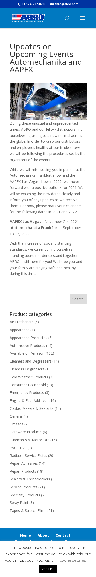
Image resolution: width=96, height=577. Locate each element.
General (16, 416)
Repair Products (23, 471)
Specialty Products (25, 494)
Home (25, 535)
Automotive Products (27, 345)
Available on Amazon (27, 353)
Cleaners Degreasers (27, 369)
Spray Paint (19, 502)
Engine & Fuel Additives (29, 400)
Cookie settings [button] (72, 560)
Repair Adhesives (24, 463)
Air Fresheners (22, 321)
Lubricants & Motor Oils (29, 439)
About (43, 535)
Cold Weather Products (29, 377)
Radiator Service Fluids (28, 455)
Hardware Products (26, 431)
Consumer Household (28, 384)
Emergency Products (27, 392)
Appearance (19, 329)
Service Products (23, 487)
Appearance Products (27, 337)
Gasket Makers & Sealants (32, 408)
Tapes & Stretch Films (28, 510)
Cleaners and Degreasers (30, 361)
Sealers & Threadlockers (30, 479)
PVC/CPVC (18, 447)
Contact (63, 535)
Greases (16, 424)
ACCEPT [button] (48, 568)
